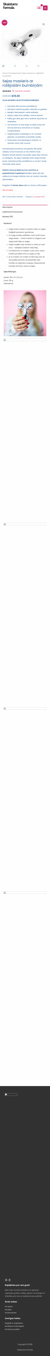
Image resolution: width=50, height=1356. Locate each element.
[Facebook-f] (9, 1280)
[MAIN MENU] (45, 7)
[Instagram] (6, 1280)
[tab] (25, 207)
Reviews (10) (7, 217)
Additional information (12, 212)
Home (4, 73)
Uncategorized (14, 73)
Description (7, 207)
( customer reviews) (21, 91)
